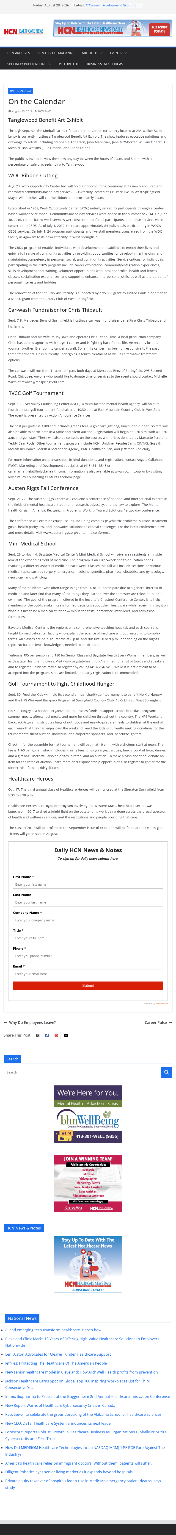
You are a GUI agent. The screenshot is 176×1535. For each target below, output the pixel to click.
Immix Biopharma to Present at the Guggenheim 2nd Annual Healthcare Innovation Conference (87, 1396)
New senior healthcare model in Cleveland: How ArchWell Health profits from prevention (81, 1372)
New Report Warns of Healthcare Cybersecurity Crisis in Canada (60, 1405)
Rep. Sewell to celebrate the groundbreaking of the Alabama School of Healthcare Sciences (83, 1414)
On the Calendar (20, 90)
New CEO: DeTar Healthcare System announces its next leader (58, 1423)
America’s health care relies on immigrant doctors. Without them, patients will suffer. (78, 1463)
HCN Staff (44, 111)
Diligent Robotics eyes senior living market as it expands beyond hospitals (69, 1471)
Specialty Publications (27, 64)
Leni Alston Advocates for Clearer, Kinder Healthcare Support (58, 1354)
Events (116, 53)
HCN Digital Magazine (55, 53)
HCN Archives (18, 53)
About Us (90, 53)
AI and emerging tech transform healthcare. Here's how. (53, 1329)
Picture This (69, 64)
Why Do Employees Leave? (32, 1022)
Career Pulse (156, 1022)
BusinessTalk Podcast (106, 64)
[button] (100, 53)
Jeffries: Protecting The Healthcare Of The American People (56, 1363)
